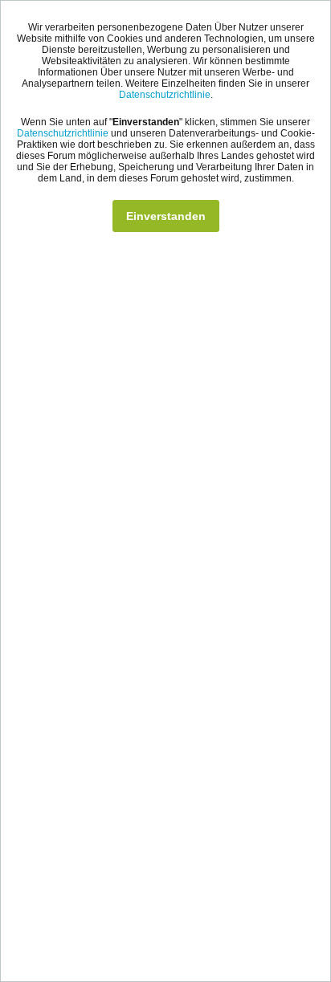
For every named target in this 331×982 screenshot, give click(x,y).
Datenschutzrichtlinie (164, 94)
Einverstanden (166, 216)
